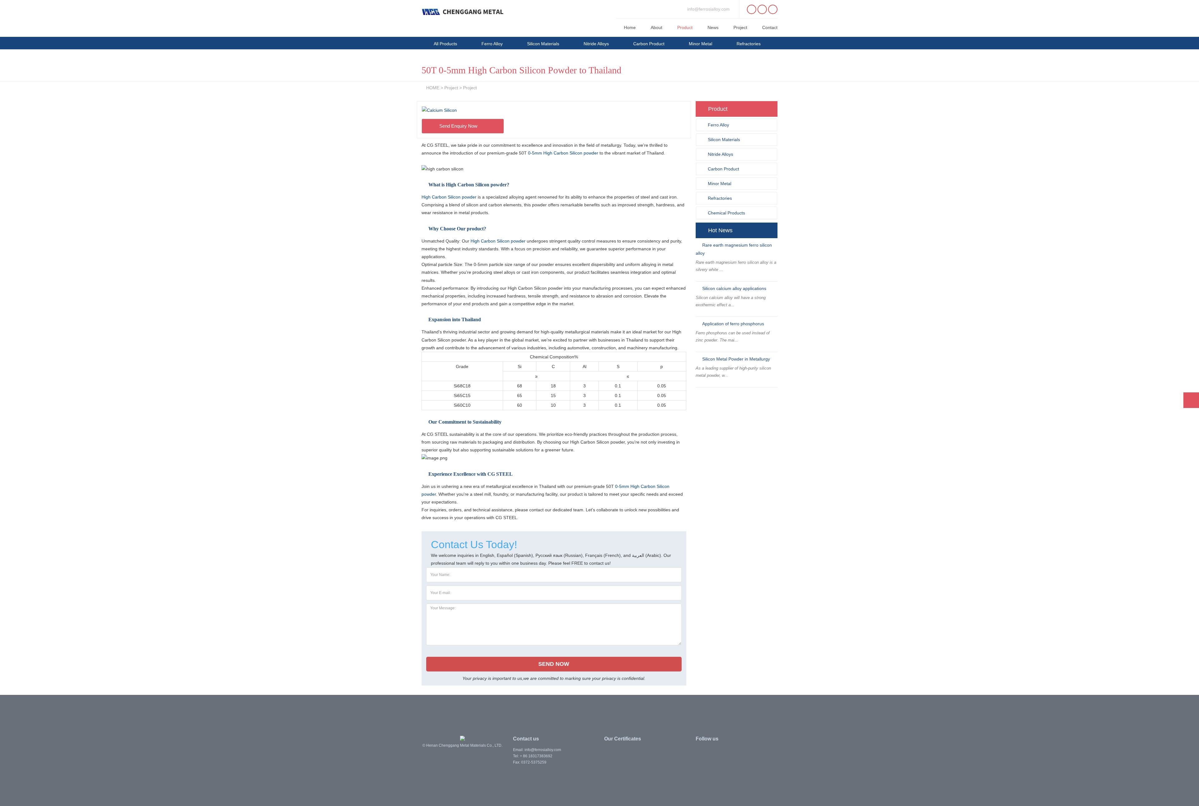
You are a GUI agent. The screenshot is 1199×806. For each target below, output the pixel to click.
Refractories (749, 43)
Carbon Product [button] (723, 168)
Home (630, 27)
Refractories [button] (720, 198)
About (656, 27)
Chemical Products (452, 57)
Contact (769, 27)
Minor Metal (700, 43)
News (713, 27)
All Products (445, 43)
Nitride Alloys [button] (720, 154)
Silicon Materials (543, 43)
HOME (432, 87)
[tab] (736, 125)
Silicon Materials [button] (724, 139)
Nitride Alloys (596, 43)
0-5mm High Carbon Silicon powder (563, 152)
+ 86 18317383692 (536, 756)
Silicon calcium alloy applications (734, 288)
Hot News (720, 230)
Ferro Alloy (492, 43)
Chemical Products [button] (726, 212)
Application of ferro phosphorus (733, 323)
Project (740, 27)
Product (685, 27)
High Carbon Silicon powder (450, 196)
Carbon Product (648, 43)
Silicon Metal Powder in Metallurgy (736, 358)
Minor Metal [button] (719, 183)
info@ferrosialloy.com (708, 9)
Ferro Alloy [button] (718, 124)
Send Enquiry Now (459, 126)
